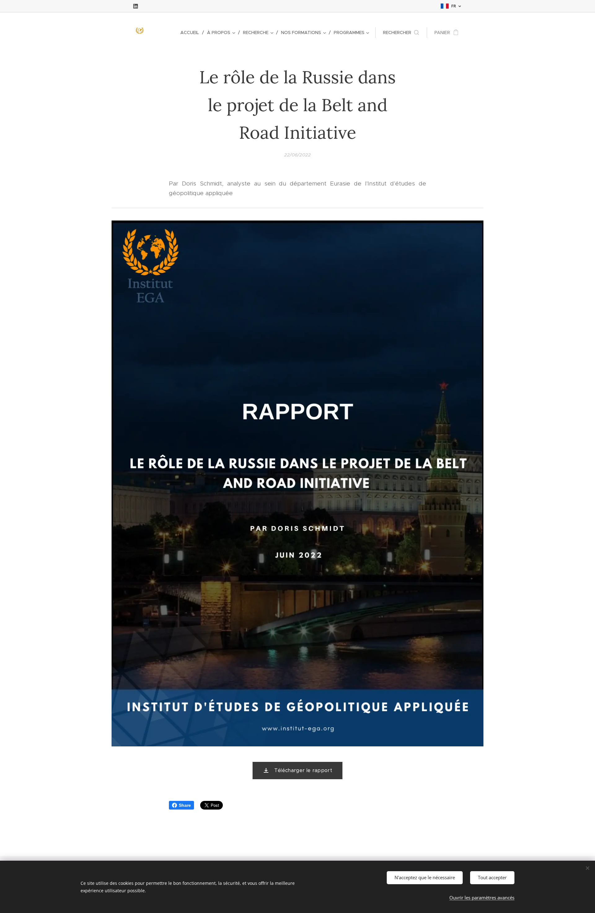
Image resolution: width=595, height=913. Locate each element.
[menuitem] (191, 32)
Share (185, 805)
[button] (401, 32)
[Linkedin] (135, 6)
